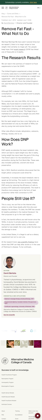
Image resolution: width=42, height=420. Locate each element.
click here (33, 2)
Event (16, 418)
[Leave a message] (37, 415)
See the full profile (9, 315)
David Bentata (9, 23)
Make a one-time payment (33, 412)
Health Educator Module (8, 396)
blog (3, 14)
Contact (4, 418)
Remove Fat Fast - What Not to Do (14, 17)
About (3, 411)
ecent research (19, 49)
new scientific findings (26, 242)
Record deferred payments (33, 417)
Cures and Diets (12, 14)
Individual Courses (7, 404)
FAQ (3, 415)
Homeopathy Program (7, 382)
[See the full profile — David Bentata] (9, 262)
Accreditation (18, 415)
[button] (3, 8)
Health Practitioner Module (9, 400)
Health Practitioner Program (9, 375)
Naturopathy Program (7, 378)
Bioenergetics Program (8, 386)
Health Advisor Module (8, 393)
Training (17, 411)
